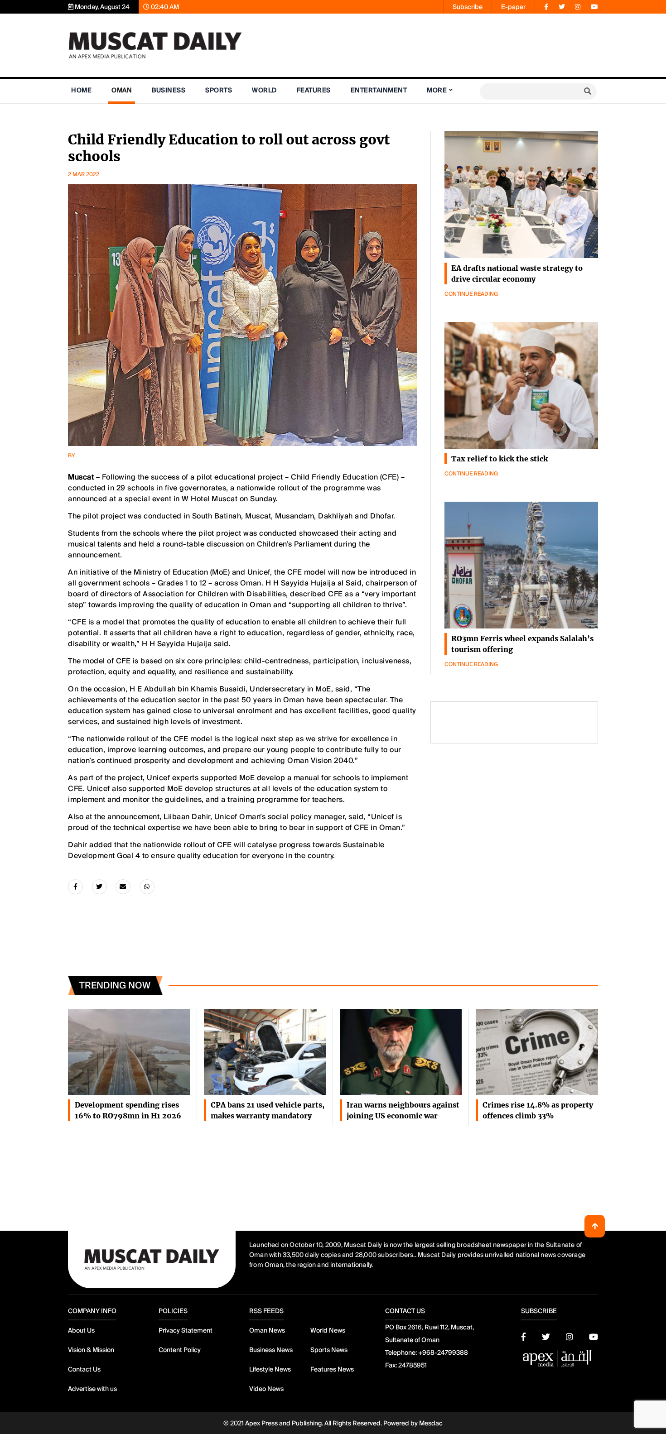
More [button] (437, 90)
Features (314, 90)
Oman (121, 90)
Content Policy (180, 1350)
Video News (266, 1389)
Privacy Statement (185, 1330)
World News (327, 1330)
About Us (81, 1330)
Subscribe (468, 7)
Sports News (328, 1350)
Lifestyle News (270, 1369)
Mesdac (431, 1423)
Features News (332, 1369)
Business (168, 90)
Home (81, 90)
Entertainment (379, 90)
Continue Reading (471, 293)
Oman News (267, 1330)
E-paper (513, 7)
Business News (271, 1350)
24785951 (412, 1365)
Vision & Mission (91, 1350)
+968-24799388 (443, 1352)
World (264, 90)
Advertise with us (92, 1389)
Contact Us (84, 1369)
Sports (218, 90)
